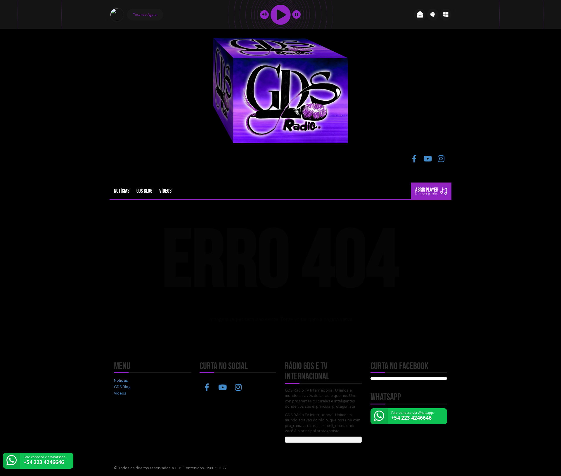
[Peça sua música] (420, 14)
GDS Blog (144, 191)
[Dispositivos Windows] (445, 14)
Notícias (121, 191)
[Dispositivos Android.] (433, 14)
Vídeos (165, 191)
